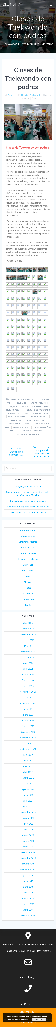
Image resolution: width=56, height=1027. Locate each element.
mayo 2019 (28, 886)
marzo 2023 (28, 720)
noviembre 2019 (28, 858)
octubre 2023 (28, 697)
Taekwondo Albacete (19, 424)
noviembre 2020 (28, 812)
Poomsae (28, 593)
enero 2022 (28, 777)
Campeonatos (28, 536)
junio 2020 (28, 823)
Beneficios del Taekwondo (23, 399)
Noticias (25, 95)
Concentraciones (28, 553)
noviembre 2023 (28, 691)
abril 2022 (28, 772)
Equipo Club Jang (40, 406)
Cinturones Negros (28, 541)
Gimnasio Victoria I (17, 417)
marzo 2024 (28, 674)
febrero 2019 (28, 904)
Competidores (28, 547)
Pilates (28, 587)
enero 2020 (28, 846)
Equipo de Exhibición (28, 559)
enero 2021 (28, 806)
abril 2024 (28, 668)
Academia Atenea (28, 530)
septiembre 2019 (28, 869)
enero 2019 (28, 909)
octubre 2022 (28, 743)
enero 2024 (28, 686)
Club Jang (12, 95)
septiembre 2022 (28, 749)
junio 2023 (28, 709)
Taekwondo (35, 95)
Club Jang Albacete (38, 403)
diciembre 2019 (28, 852)
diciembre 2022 (28, 731)
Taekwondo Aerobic (35, 420)
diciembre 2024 (28, 651)
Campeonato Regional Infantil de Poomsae (28, 506)
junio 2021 (28, 795)
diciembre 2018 (28, 915)
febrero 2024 (28, 680)
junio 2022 (28, 760)
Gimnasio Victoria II (38, 417)
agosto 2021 (28, 789)
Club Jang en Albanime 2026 (28, 486)
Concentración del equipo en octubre (28, 500)
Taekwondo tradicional (28, 434)
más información (21, 1019)
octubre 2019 (28, 863)
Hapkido (28, 576)
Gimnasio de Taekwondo (38, 410)
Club (11, 4)
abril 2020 (28, 829)
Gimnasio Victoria (40, 413)
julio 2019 (28, 875)
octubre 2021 (28, 783)
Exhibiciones (28, 570)
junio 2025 (28, 645)
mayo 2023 (28, 714)
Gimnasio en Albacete (18, 413)
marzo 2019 (28, 898)
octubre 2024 (28, 657)
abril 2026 (28, 622)
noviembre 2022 (28, 737)
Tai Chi (28, 604)
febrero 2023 (28, 726)
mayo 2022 (28, 766)
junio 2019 (28, 881)
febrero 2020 (28, 840)
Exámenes (28, 564)
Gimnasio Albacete (15, 410)
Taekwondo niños (21, 427)
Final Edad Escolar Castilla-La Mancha (28, 512)
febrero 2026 (28, 628)
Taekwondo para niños (33, 431)
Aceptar (39, 1019)
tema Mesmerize (28, 1022)
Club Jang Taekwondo (18, 406)
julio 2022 (28, 754)
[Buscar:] (28, 468)
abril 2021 (28, 800)
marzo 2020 (28, 835)
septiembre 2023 (28, 703)
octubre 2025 (28, 640)
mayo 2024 (28, 663)
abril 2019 (28, 892)
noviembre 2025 (28, 634)
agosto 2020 (28, 818)
